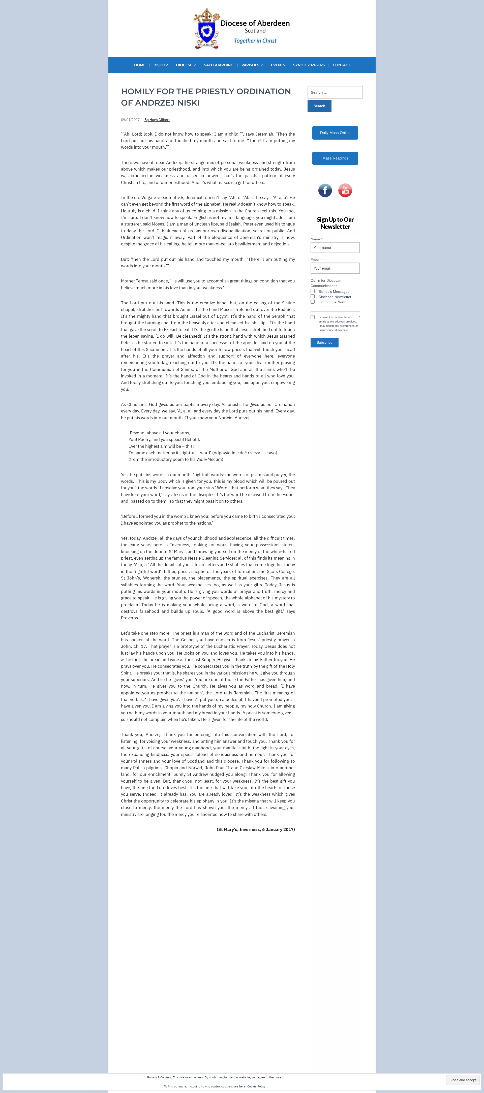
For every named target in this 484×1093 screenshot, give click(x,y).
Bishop (161, 65)
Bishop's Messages (334, 292)
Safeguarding (218, 65)
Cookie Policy (256, 1086)
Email (316, 260)
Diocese (184, 65)
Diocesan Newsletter (335, 297)
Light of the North (332, 302)
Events (278, 65)
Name (316, 239)
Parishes (250, 65)
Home (139, 65)
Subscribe (324, 342)
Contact (341, 65)
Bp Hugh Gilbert (157, 119)
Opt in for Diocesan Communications (326, 283)
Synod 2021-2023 (309, 65)
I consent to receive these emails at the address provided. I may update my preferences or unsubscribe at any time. (338, 323)
